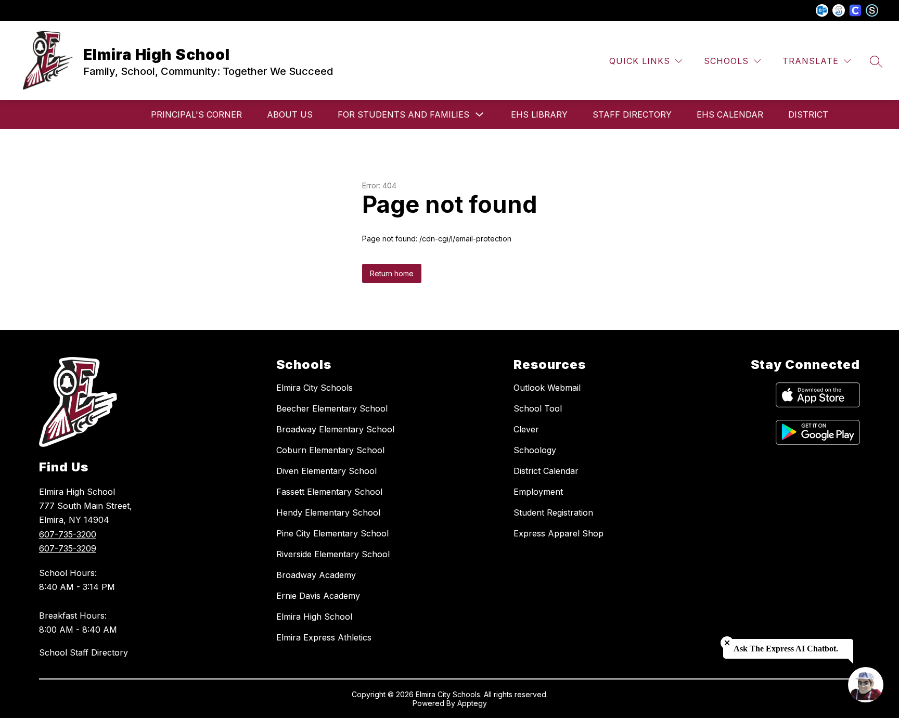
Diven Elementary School (326, 471)
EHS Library (539, 114)
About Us (290, 114)
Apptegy (472, 703)
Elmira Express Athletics (323, 637)
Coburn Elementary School (330, 450)
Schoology (534, 450)
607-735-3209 (67, 548)
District (808, 114)
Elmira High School (314, 616)
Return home (392, 273)
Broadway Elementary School (335, 429)
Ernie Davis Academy (318, 596)
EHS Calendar (730, 114)
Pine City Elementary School (332, 533)
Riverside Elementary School (333, 554)
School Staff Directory (83, 652)
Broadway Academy (316, 575)
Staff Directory (632, 114)
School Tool (537, 408)
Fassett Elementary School (329, 491)
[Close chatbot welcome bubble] (727, 642)
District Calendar (546, 471)
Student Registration (553, 512)
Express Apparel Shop (558, 533)
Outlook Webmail (547, 387)
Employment (538, 491)
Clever (526, 429)
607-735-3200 (67, 534)
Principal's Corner (196, 114)
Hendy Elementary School (328, 512)
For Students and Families (403, 114)
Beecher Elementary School (332, 408)
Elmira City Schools (314, 387)
